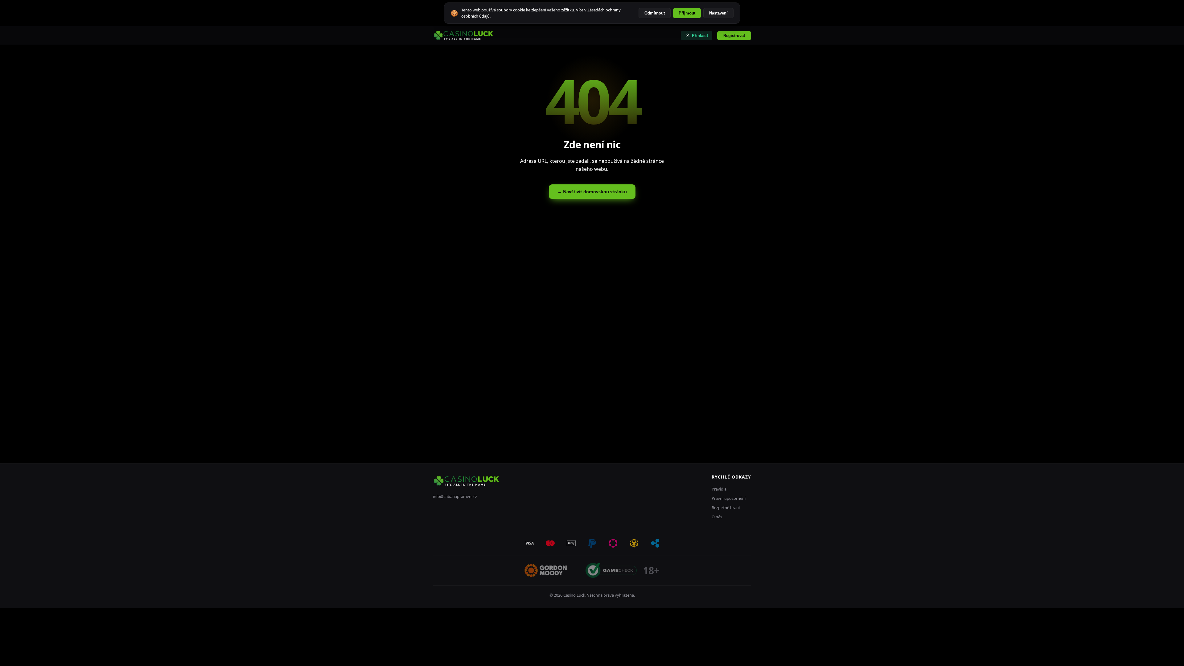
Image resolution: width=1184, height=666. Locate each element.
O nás (717, 517)
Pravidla (719, 489)
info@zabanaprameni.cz (455, 496)
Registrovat (734, 35)
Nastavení (718, 13)
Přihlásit (700, 35)
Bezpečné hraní (726, 507)
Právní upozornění (729, 498)
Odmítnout (654, 13)
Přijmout (687, 13)
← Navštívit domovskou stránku (592, 192)
